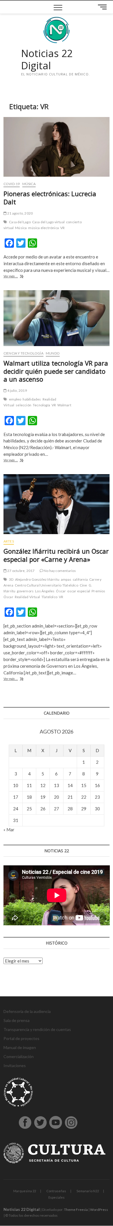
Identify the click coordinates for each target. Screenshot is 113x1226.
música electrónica (43, 228)
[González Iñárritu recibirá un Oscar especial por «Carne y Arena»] (56, 504)
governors (25, 591)
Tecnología (41, 405)
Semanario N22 (87, 1191)
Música (29, 184)
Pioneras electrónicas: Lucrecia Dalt (49, 197)
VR (62, 228)
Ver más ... (19, 277)
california (80, 579)
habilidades (32, 399)
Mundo (53, 353)
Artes (8, 541)
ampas (66, 579)
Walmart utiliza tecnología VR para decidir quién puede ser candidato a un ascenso (55, 371)
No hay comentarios (59, 570)
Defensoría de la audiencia (27, 1011)
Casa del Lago (20, 222)
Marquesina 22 (24, 1191)
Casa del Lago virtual (48, 222)
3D (11, 579)
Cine (83, 585)
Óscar (61, 591)
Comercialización (18, 1056)
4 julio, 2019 (17, 390)
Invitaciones (14, 1065)
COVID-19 (11, 184)
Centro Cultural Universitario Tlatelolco (46, 585)
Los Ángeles (44, 591)
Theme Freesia (76, 1209)
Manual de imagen (19, 1047)
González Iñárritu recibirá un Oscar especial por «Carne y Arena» (56, 555)
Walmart (64, 405)
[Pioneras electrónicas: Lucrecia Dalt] (56, 147)
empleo (15, 399)
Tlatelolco (49, 597)
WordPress (99, 1209)
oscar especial (78, 591)
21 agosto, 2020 (20, 213)
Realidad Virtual (27, 597)
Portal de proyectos (21, 1038)
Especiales (56, 1197)
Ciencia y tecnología (23, 353)
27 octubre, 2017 (20, 570)
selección (23, 405)
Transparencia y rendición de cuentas (37, 1029)
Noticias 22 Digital (46, 59)
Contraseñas (56, 1191)
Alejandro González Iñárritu (37, 579)
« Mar (8, 829)
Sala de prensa (16, 1020)
